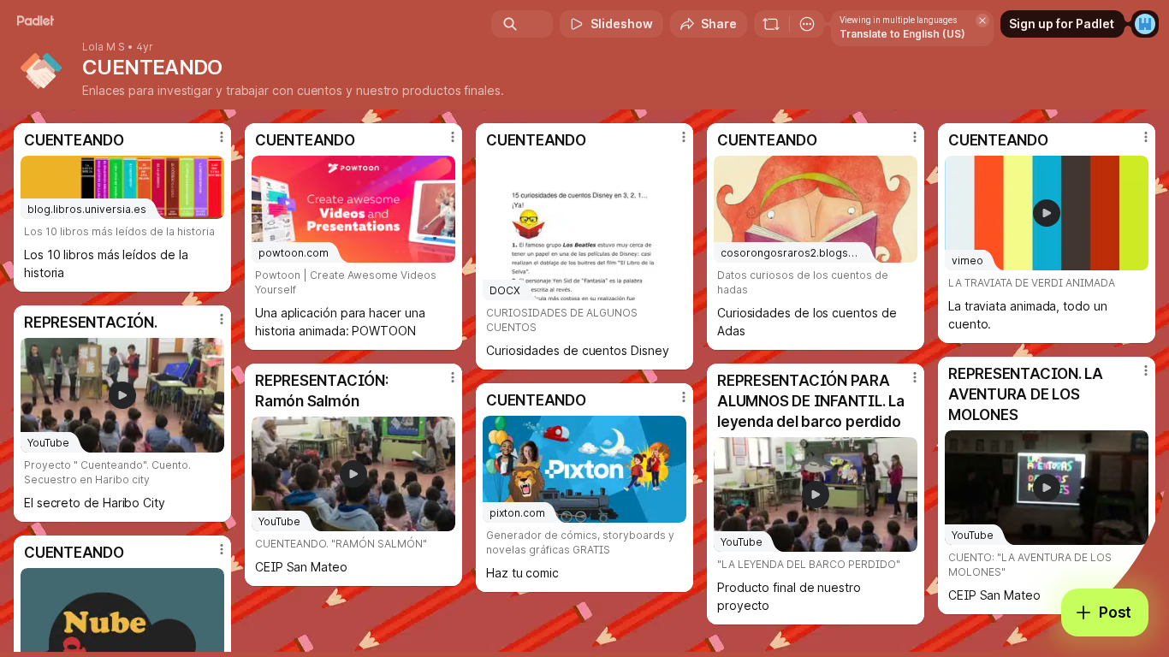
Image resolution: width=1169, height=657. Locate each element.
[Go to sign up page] (1145, 24)
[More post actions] (221, 137)
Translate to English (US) (902, 33)
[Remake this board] (771, 24)
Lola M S (103, 47)
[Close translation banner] (982, 20)
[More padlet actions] (807, 24)
